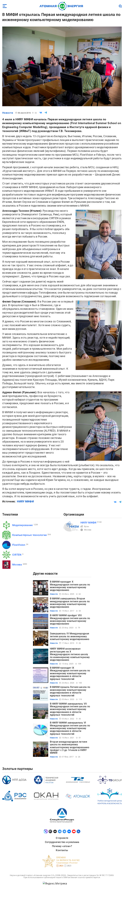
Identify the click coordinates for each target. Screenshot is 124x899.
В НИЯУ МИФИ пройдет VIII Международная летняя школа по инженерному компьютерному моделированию (70, 619)
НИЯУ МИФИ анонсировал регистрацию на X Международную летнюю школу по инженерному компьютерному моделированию (70, 654)
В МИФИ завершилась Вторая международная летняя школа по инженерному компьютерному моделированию (70, 602)
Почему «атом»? (62, 846)
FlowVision (18, 544)
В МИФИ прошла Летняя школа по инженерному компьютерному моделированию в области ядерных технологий (70, 691)
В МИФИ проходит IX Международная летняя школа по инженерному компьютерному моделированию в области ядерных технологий (70, 673)
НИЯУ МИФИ (25, 501)
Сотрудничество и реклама (62, 842)
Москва (17, 564)
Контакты (62, 850)
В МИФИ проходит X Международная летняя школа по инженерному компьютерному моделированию (70, 586)
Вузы (86, 526)
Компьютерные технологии (29, 534)
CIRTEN (16, 554)
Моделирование (22, 525)
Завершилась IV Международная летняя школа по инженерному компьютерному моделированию (69, 636)
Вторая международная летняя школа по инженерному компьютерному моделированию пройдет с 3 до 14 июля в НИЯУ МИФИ (69, 747)
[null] (40, 112)
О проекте (62, 837)
